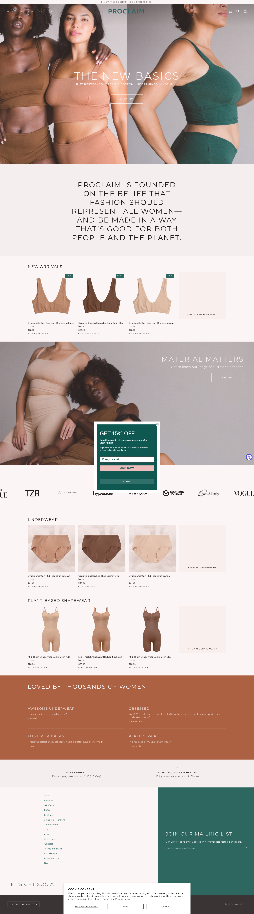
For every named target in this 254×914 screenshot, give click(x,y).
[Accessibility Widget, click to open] (249, 457)
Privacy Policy (122, 899)
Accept (125, 906)
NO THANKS (127, 481)
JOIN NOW (127, 468)
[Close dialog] (157, 424)
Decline (165, 906)
